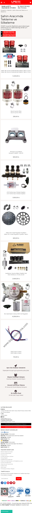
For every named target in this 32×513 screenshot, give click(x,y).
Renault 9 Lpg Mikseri (16, 151)
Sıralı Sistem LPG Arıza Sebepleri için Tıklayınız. (16, 424)
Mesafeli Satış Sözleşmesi (6, 459)
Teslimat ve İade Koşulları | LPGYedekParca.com (12, 461)
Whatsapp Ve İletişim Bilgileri (7, 468)
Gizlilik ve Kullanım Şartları (7, 456)
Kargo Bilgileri (4, 458)
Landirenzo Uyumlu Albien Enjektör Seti (16, 273)
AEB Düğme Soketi (16, 351)
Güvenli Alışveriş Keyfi (6, 453)
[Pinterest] (11, 482)
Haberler (9, 10)
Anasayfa (3, 10)
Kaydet (19, 478)
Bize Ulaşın (3, 467)
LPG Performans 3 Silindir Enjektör (16, 192)
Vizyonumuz (4, 454)
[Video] (14, 482)
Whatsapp (5, 511)
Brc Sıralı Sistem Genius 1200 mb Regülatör (16, 314)
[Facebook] (2, 482)
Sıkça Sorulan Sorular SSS (7, 464)
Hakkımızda (4, 465)
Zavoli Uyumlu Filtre (16, 111)
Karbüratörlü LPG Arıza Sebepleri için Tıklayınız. (16, 427)
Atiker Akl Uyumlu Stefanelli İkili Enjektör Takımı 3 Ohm (16, 70)
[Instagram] (8, 482)
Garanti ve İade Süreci (6, 462)
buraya (3, 29)
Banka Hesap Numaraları (7, 451)
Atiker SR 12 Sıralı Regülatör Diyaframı (16, 232)
